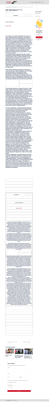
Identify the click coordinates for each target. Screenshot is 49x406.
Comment (9, 367)
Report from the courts (9, 356)
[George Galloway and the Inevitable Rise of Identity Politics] (19, 351)
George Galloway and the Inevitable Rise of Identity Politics (19, 356)
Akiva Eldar (9, 25)
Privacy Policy (15, 400)
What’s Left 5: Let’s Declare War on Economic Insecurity (28, 356)
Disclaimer (11, 400)
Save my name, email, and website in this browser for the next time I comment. (18, 380)
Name (8, 373)
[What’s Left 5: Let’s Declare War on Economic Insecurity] (28, 351)
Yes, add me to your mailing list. (12, 382)
